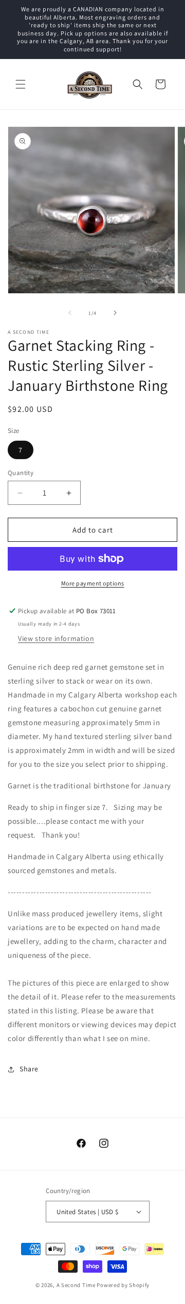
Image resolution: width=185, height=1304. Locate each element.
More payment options (92, 583)
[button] (20, 84)
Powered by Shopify (123, 1285)
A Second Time (76, 1285)
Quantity (20, 472)
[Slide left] (70, 312)
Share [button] (29, 1068)
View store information (56, 638)
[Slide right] (115, 312)
